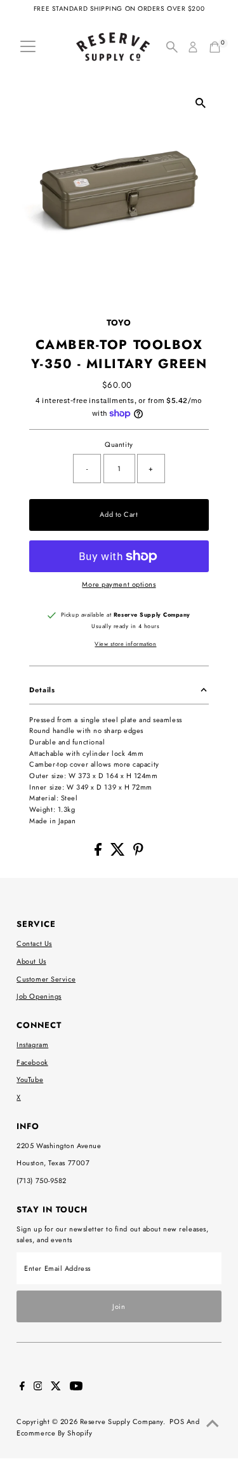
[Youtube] (76, 1388)
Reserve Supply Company (121, 1421)
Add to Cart (119, 514)
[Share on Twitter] (119, 853)
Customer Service (46, 979)
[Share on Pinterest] (138, 853)
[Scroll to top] (212, 1424)
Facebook (32, 1062)
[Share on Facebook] (99, 853)
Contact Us (34, 943)
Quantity (119, 444)
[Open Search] (172, 47)
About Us (31, 961)
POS (176, 1421)
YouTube (30, 1079)
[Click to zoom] (201, 102)
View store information (125, 644)
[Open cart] (214, 47)
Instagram (32, 1044)
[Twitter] (56, 1388)
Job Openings (39, 996)
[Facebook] (22, 1388)
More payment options (118, 584)
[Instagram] (38, 1388)
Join (118, 1306)
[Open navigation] (28, 47)
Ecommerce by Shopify (54, 1433)
